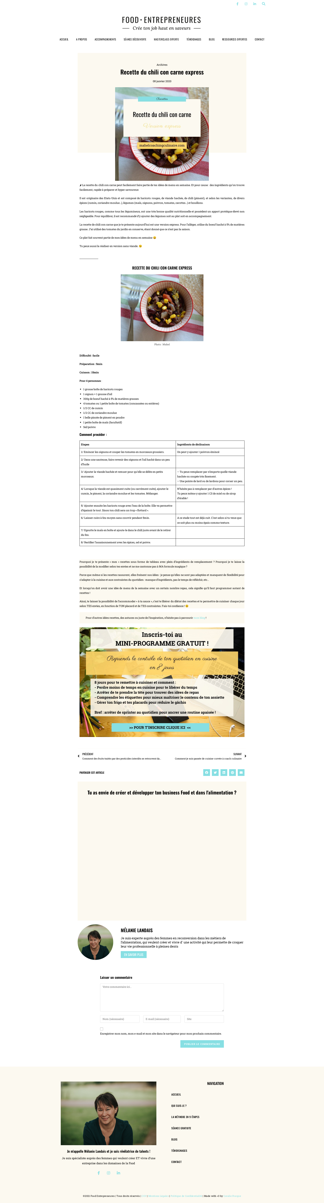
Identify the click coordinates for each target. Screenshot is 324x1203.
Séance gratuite (181, 1128)
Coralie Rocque (232, 1195)
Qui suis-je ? (179, 1106)
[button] (264, 4)
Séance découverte (135, 39)
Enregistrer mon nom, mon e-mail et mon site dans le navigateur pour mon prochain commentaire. (161, 1033)
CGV (144, 1195)
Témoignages (194, 39)
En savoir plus (133, 954)
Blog (211, 39)
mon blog (199, 617)
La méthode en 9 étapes (185, 1117)
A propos (81, 39)
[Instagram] (246, 4)
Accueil (64, 39)
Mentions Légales (158, 1195)
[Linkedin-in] (255, 4)
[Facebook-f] (237, 4)
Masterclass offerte (166, 39)
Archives (162, 64)
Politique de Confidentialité (186, 1195)
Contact (259, 39)
